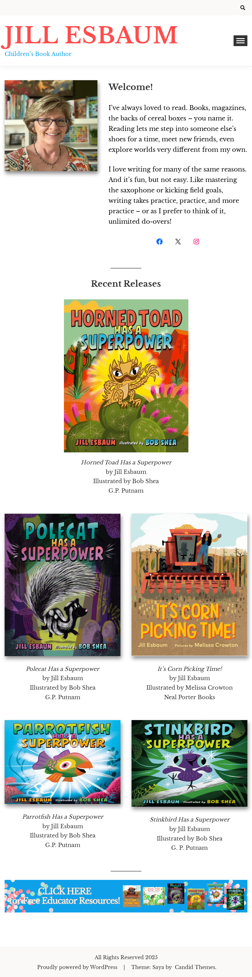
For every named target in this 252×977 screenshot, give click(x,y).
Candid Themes (195, 967)
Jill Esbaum (92, 35)
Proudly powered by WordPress (78, 967)
